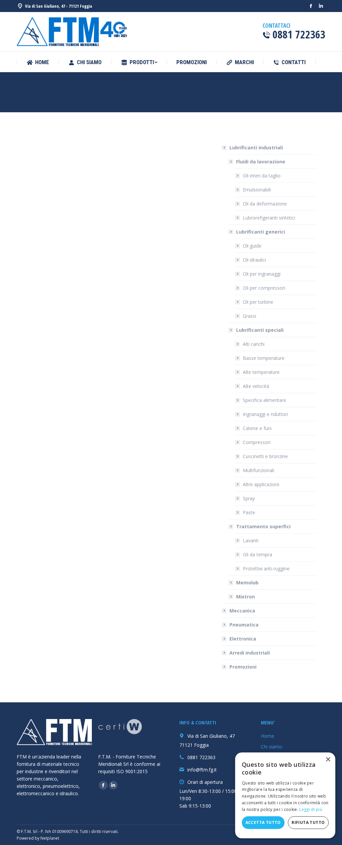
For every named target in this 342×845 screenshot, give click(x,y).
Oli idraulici (254, 260)
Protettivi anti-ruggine (266, 568)
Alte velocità (256, 386)
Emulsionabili (257, 189)
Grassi (249, 316)
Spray (249, 498)
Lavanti (251, 540)
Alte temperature (261, 372)
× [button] (327, 759)
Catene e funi (257, 428)
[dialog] (285, 795)
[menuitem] (37, 62)
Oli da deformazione (265, 203)
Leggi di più (310, 809)
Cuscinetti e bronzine (265, 456)
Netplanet (49, 838)
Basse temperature (264, 358)
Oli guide (252, 246)
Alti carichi (254, 344)
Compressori (257, 442)
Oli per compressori (264, 288)
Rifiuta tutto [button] (308, 822)
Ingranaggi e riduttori (265, 414)
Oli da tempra (257, 554)
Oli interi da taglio (262, 175)
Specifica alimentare (264, 400)
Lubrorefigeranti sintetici (269, 218)
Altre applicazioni (261, 484)
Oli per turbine (258, 302)
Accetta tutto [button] (263, 822)
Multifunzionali (258, 470)
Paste (249, 512)
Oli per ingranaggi (262, 274)
